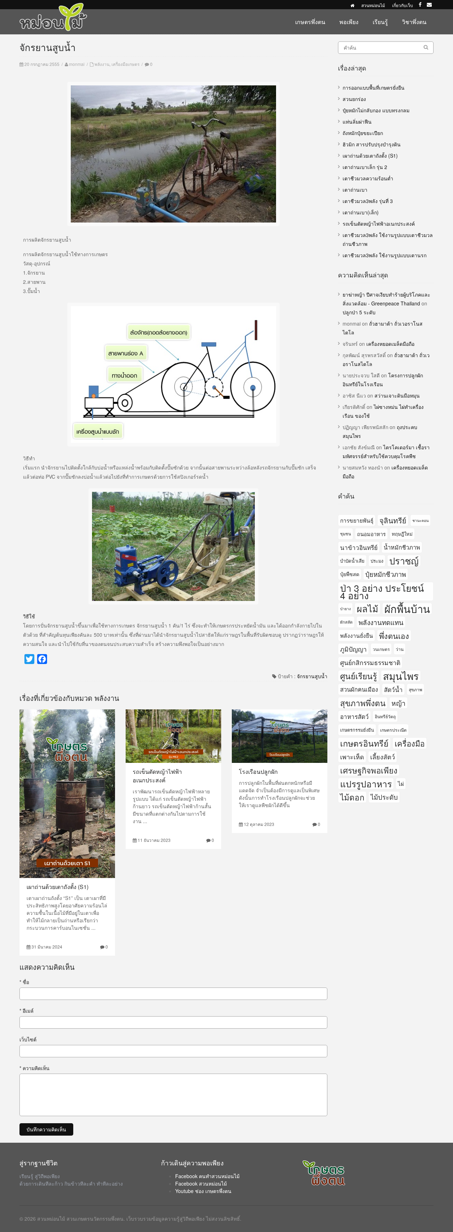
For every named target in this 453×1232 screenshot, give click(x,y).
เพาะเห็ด (352, 756)
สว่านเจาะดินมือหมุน (397, 395)
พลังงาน (101, 64)
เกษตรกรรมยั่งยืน (357, 729)
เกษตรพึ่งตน (310, 22)
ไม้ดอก (352, 797)
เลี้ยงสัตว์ (382, 756)
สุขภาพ (415, 689)
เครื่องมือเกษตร (125, 64)
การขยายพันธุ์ (356, 520)
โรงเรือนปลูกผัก (258, 771)
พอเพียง (349, 22)
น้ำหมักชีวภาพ (402, 547)
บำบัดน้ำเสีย (352, 560)
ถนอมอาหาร (371, 534)
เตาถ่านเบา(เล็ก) (361, 212)
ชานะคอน (420, 520)
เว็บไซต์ (27, 1039)
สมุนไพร (401, 676)
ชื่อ (24, 981)
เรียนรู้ (380, 22)
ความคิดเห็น (34, 1067)
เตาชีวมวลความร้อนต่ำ (368, 178)
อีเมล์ (26, 1010)
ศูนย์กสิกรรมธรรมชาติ (370, 662)
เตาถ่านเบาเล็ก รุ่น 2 (365, 166)
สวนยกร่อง (354, 98)
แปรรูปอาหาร (366, 783)
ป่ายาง (345, 608)
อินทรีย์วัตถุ (385, 716)
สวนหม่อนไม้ (373, 5)
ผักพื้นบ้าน (407, 608)
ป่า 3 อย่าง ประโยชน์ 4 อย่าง (382, 591)
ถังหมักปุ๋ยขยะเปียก (363, 132)
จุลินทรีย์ (392, 520)
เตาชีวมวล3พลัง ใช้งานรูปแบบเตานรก (384, 255)
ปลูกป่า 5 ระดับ (359, 312)
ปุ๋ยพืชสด (349, 574)
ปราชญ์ (404, 561)
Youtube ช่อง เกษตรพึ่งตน (203, 1190)
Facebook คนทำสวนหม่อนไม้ (207, 1176)
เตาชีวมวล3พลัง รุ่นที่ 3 (368, 200)
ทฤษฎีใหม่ (402, 533)
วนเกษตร (381, 649)
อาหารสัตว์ (354, 716)
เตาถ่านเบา (355, 189)
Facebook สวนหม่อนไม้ (201, 1183)
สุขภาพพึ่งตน (362, 702)
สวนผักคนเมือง (359, 689)
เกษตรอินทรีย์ (364, 743)
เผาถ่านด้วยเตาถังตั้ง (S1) (57, 887)
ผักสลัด (346, 622)
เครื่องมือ (410, 743)
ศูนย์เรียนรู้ (358, 675)
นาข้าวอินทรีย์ (359, 547)
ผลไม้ (367, 608)
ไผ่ (401, 783)
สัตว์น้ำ (393, 689)
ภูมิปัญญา (353, 648)
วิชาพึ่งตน (414, 22)
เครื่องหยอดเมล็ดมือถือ (390, 343)
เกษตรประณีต (393, 730)
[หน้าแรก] (352, 5)
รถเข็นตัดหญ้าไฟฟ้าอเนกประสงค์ (157, 775)
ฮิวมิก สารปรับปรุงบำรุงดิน (372, 144)
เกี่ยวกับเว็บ (402, 5)
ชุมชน (345, 533)
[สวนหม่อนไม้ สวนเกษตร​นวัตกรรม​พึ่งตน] (53, 6)
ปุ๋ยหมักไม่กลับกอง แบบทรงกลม (376, 110)
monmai (77, 64)
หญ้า (398, 703)
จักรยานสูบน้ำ (312, 676)
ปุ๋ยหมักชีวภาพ (385, 574)
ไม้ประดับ (384, 796)
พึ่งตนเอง (394, 635)
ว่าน (399, 649)
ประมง (377, 560)
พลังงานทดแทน (381, 622)
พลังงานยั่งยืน (356, 635)
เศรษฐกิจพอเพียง (368, 770)
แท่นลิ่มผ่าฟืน (357, 121)
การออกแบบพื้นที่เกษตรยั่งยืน (374, 87)
